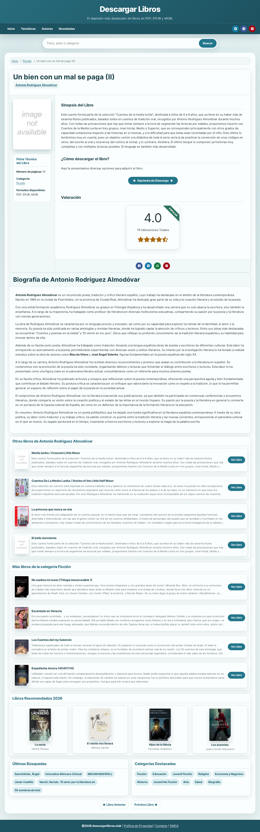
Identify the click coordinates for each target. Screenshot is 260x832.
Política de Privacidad (138, 826)
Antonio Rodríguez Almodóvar (36, 85)
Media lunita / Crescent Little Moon (56, 453)
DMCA (174, 826)
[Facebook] (243, 28)
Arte (186, 782)
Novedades (67, 29)
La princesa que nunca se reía (52, 509)
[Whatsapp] (157, 265)
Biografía (214, 782)
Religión (203, 774)
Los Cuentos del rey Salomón (52, 640)
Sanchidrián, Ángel (27, 774)
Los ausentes (220, 744)
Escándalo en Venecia (47, 611)
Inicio (11, 29)
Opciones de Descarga (153, 180)
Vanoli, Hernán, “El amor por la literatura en (67, 782)
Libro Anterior (116, 804)
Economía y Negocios (229, 774)
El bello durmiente (44, 538)
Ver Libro (236, 459)
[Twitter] (235, 28)
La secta (40, 744)
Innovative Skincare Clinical (63, 774)
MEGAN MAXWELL (100, 774)
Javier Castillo (24, 782)
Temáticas (28, 29)
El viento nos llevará (100, 743)
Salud (198, 782)
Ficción (27, 61)
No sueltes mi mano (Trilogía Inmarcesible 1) (62, 580)
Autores (47, 29)
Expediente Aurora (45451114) (53, 668)
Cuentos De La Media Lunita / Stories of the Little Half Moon (72, 481)
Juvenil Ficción (182, 774)
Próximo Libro (144, 804)
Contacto (161, 826)
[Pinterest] (252, 28)
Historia (142, 782)
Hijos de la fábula (160, 744)
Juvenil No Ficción (165, 782)
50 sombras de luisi (27, 790)
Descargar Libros (130, 9)
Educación (160, 774)
